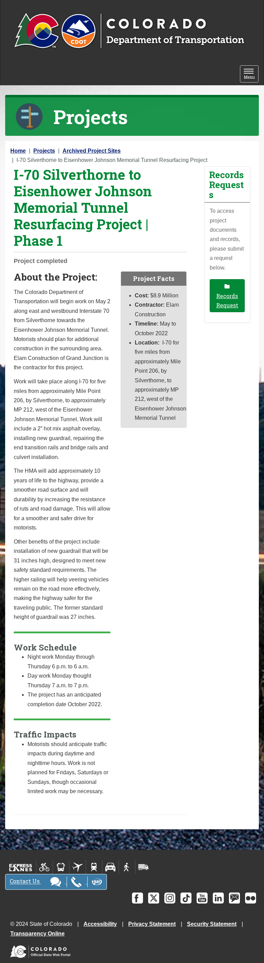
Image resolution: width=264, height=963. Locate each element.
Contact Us (25, 881)
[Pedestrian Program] (127, 867)
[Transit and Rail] (61, 867)
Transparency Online (37, 934)
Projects (44, 151)
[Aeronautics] (77, 867)
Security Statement (211, 924)
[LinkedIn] (218, 898)
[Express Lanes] (20, 867)
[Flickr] (250, 898)
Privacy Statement (152, 924)
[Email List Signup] (234, 898)
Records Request (227, 300)
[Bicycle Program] (44, 867)
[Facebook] (137, 898)
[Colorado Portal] (41, 950)
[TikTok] (186, 898)
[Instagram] (170, 898)
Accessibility (100, 924)
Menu (251, 74)
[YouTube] (202, 898)
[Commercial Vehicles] (143, 867)
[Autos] (110, 867)
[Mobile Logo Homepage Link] (129, 31)
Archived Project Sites (92, 151)
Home (18, 151)
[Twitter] (153, 898)
